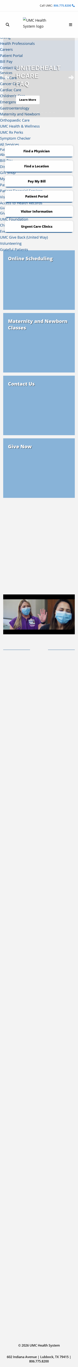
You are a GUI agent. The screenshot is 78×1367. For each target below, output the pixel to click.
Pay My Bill (37, 181)
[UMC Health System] (39, 24)
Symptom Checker (15, 138)
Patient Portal (36, 196)
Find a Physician (36, 151)
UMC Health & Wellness (20, 126)
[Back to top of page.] (72, 1361)
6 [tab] (50, 112)
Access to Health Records (21, 203)
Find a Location (36, 166)
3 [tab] (38, 112)
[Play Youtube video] (39, 614)
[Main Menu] (70, 25)
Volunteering (11, 243)
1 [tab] (30, 112)
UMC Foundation (14, 219)
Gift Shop (8, 172)
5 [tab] (46, 112)
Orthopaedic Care (15, 120)
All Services (9, 144)
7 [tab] (54, 112)
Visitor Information (37, 211)
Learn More (27, 100)
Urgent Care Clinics (36, 226)
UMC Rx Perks (11, 132)
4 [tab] (42, 112)
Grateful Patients (14, 249)
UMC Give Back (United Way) (24, 237)
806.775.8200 (63, 5)
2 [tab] (34, 112)
